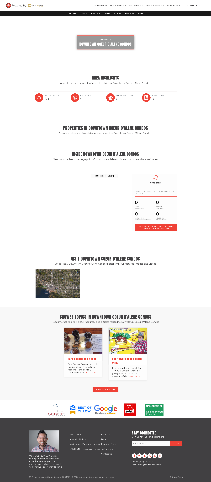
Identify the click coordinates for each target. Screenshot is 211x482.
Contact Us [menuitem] (193, 5)
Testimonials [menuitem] (107, 449)
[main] (105, 200)
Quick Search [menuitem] (117, 5)
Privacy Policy (176, 477)
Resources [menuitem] (173, 5)
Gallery (107, 13)
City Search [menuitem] (135, 5)
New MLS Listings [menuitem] (77, 439)
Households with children (161, 219)
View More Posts (105, 389)
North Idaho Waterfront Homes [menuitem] (84, 444)
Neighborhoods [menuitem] (155, 5)
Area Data (95, 13)
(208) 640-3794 (146, 462)
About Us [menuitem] (105, 434)
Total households (139, 207)
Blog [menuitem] (103, 439)
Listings (83, 13)
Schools (117, 13)
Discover (72, 13)
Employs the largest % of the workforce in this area (154, 192)
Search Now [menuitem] (100, 5)
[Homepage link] (25, 5)
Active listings (158, 95)
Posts (140, 13)
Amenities (129, 13)
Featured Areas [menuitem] (108, 444)
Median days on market (126, 95)
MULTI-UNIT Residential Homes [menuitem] (84, 449)
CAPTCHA (137, 449)
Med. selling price (53, 95)
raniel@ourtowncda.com (149, 465)
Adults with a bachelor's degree (143, 219)
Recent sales (86, 95)
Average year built (160, 207)
